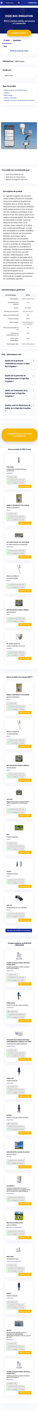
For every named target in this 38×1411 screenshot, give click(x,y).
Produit (7, 40)
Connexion (32, 3)
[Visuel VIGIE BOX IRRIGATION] (19, 135)
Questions (17, 40)
